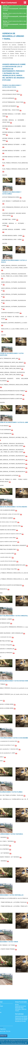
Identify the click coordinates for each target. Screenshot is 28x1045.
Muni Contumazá (9, 2)
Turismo (17, 1010)
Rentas (17, 1004)
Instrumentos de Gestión (21, 1019)
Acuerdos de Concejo (20, 1021)
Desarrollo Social (19, 1007)
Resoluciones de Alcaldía (21, 1018)
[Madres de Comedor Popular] (7, 180)
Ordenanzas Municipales (21, 1016)
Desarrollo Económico (20, 1006)
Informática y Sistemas (20, 1009)
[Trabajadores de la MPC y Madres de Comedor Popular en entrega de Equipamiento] (20, 181)
